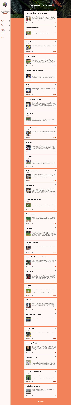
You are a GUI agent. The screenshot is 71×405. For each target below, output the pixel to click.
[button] (55, 12)
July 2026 (2, 21)
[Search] (56, 2)
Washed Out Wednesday (33, 386)
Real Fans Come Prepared (34, 314)
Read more (54, 22)
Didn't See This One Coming (34, 70)
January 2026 (2, 29)
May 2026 (2, 24)
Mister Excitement (31, 128)
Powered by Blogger (41, 401)
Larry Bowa (29, 271)
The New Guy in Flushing (33, 99)
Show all (55, 9)
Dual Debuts (30, 185)
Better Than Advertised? (33, 199)
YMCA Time (29, 228)
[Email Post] (31, 37)
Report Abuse (2, 37)
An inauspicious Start (32, 343)
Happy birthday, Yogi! (32, 242)
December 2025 (3, 30)
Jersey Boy (29, 142)
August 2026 (2, 20)
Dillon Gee (29, 300)
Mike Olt (28, 285)
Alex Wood (29, 156)
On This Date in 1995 (32, 27)
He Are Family (30, 42)
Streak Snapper (31, 56)
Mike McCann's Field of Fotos (41, 5)
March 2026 (2, 26)
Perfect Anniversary (32, 171)
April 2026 (2, 25)
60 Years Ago (30, 328)
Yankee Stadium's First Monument (36, 13)
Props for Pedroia (31, 357)
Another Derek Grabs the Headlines (37, 257)
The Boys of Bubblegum (33, 371)
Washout (28, 85)
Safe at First (29, 113)
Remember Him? (31, 214)
